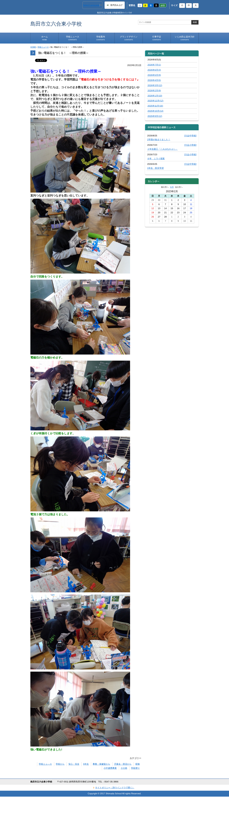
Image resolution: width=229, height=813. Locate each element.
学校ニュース (72, 38)
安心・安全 (73, 764)
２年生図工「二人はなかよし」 (162, 149)
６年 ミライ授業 (156, 158)
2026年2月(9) (154, 90)
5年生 (86, 764)
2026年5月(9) (154, 75)
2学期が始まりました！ (158, 139)
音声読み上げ (116, 5)
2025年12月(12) (155, 100)
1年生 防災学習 (155, 168)
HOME (33, 47)
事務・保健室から (101, 764)
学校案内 (100, 38)
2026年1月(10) (155, 95)
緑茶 (163, 5)
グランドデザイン (128, 38)
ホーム (44, 38)
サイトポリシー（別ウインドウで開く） (114, 787)
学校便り (135, 768)
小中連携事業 (110, 768)
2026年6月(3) (154, 70)
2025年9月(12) (155, 116)
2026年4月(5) (154, 80)
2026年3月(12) (155, 85)
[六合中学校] (190, 135)
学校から (60, 764)
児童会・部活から (122, 764)
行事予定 (156, 38)
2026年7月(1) (154, 65)
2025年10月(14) (155, 111)
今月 (172, 187)
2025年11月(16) (155, 106)
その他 (124, 768)
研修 (137, 764)
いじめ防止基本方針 (185, 38)
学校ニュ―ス (45, 764)
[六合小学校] (190, 145)
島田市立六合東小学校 (56, 23)
